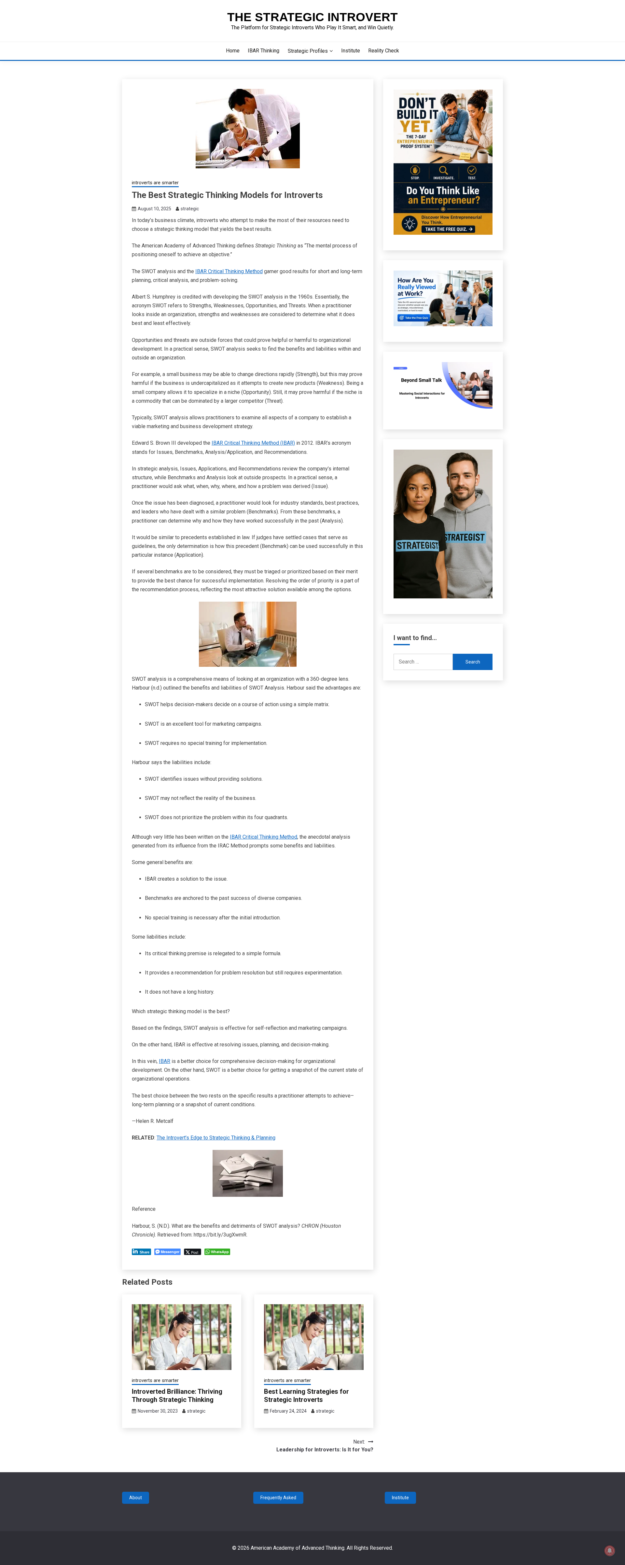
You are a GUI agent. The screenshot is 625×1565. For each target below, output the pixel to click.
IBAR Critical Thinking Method (229, 271)
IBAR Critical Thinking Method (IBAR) (253, 443)
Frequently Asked (278, 1497)
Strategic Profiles (308, 51)
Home (233, 51)
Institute (350, 51)
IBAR (164, 1061)
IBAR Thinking (263, 51)
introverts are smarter (155, 183)
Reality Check (383, 51)
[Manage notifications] (609, 1550)
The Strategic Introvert (312, 17)
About (135, 1497)
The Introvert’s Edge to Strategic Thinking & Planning (216, 1138)
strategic (190, 208)
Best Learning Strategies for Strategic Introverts (306, 1396)
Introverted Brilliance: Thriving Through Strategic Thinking (177, 1396)
